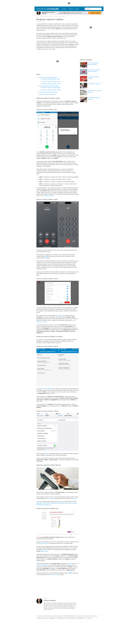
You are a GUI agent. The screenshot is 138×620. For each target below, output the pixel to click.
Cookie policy (86, 616)
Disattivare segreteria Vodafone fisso (47, 94)
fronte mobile (50, 498)
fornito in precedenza (54, 574)
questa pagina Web (60, 315)
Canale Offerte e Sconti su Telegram (48, 13)
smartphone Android (46, 388)
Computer (64, 9)
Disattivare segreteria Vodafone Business (48, 92)
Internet (77, 9)
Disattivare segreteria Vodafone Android (51, 87)
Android (70, 563)
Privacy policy (80, 616)
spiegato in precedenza (43, 543)
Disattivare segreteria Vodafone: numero (51, 81)
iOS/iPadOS (45, 565)
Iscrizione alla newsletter (57, 616)
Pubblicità (68, 616)
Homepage (39, 616)
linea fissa (75, 498)
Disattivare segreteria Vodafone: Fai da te (51, 83)
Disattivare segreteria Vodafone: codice (51, 79)
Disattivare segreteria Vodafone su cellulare (49, 86)
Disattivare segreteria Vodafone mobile (48, 77)
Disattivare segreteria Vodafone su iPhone (51, 90)
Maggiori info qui (49, 195)
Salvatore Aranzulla (40, 21)
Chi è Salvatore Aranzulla (47, 616)
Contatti (64, 616)
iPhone (47, 453)
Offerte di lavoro (74, 616)
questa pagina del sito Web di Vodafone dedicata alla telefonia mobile (52, 503)
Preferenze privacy (93, 616)
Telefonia (71, 9)
